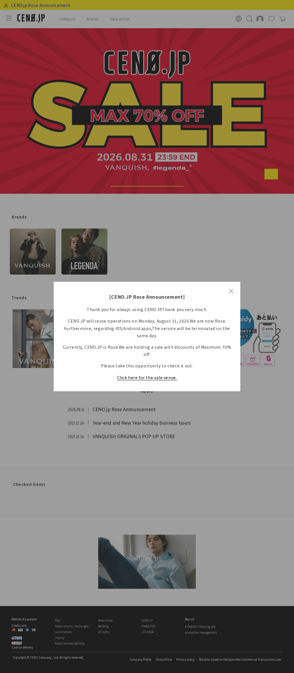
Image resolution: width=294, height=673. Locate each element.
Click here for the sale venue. (147, 377)
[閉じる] (231, 291)
